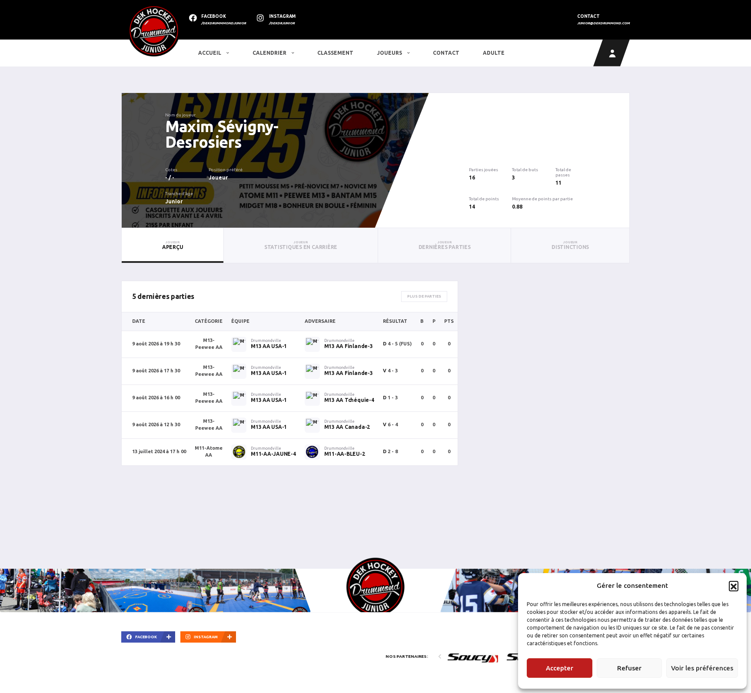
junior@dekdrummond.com (603, 23)
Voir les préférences (702, 668)
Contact (446, 53)
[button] (733, 585)
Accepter (559, 668)
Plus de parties (424, 296)
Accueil (210, 53)
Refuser (629, 668)
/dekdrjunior (282, 23)
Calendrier (270, 53)
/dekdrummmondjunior (223, 23)
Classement (335, 53)
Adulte (494, 53)
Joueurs (390, 53)
